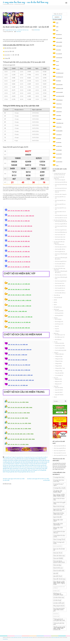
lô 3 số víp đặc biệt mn (60, 292)
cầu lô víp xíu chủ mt (59, 266)
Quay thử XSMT (59, 157)
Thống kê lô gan (59, 103)
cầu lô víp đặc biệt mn (60, 285)
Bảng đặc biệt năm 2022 (21, 462)
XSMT (57, 30)
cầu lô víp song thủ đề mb (61, 223)
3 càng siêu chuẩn (41, 457)
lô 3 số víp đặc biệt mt (60, 263)
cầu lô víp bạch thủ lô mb (61, 188)
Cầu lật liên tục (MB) (59, 88)
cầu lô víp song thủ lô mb (61, 229)
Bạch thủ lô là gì (20, 460)
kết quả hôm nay (59, 34)
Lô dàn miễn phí (58, 603)
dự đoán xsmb (56, 590)
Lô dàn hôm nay (30, 468)
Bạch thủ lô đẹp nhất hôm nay (58, 513)
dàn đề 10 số (13, 467)
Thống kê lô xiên (59, 107)
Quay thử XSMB (59, 150)
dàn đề (8, 467)
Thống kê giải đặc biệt (11, 471)
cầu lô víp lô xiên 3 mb (60, 237)
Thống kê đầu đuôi (59, 354)
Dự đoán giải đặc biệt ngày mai (59, 583)
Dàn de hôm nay (38, 465)
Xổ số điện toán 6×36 (60, 334)
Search (57, 17)
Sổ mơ (57, 165)
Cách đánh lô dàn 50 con (59, 532)
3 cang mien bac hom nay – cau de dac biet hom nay (25, 2)
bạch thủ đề (29, 458)
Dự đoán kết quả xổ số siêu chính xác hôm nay (59, 587)
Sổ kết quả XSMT (59, 315)
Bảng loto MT (58, 383)
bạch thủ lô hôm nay (10, 460)
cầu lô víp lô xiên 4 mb (60, 239)
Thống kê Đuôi (58, 119)
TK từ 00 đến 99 (59, 134)
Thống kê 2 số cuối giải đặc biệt (59, 619)
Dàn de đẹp (31, 465)
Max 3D (57, 61)
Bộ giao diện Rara (55, 637)
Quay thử (56, 386)
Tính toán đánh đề (58, 297)
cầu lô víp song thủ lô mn (60, 261)
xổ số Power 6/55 (59, 57)
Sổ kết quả (56, 309)
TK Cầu (55, 341)
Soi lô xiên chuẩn (56, 616)
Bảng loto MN (58, 381)
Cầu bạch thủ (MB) (59, 84)
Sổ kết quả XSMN (59, 42)
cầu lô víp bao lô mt (59, 244)
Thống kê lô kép (59, 111)
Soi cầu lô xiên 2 (56, 613)
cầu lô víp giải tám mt (60, 251)
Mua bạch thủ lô (9, 470)
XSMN (57, 26)
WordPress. (5, 639)
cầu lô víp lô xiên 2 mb (60, 234)
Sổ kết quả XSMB (59, 38)
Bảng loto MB (58, 379)
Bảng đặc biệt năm (10, 462)
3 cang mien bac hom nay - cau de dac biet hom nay (16, 29)
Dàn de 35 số (7, 465)
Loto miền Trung (59, 146)
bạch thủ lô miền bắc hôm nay (59, 509)
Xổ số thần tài (58, 80)
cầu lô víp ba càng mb (60, 179)
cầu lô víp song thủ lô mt (60, 281)
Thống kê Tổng (58, 126)
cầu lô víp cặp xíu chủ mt (60, 246)
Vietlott (55, 317)
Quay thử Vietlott (59, 161)
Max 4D (57, 65)
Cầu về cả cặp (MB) (59, 92)
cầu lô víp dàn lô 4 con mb (61, 215)
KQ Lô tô (56, 377)
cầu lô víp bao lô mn (59, 283)
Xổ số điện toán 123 (59, 76)
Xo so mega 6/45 (59, 53)
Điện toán (56, 333)
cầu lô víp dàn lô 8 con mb (61, 221)
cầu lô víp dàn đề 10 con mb (60, 455)
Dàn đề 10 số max (21, 467)
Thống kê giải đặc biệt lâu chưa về (26, 471)
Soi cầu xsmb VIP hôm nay (60, 220)
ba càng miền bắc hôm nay (19, 458)
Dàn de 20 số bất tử (59, 549)
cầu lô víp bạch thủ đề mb (61, 182)
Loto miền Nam (58, 142)
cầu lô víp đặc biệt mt (60, 249)
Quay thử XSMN (59, 153)
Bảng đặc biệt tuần (33, 462)
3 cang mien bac (19, 457)
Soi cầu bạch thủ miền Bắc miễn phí (23, 470)
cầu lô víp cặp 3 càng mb (60, 194)
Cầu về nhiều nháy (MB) (60, 96)
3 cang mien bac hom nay (30, 457)
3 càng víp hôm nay (57, 491)
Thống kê (57, 69)
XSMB (57, 22)
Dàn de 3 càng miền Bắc (57, 546)
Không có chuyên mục (20, 468)
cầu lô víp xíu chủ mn (60, 290)
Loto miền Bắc (58, 138)
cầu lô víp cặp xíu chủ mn (61, 274)
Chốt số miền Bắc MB (11, 45)
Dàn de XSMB (58, 558)
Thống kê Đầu (58, 115)
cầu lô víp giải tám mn (60, 288)
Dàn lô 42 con (30, 467)
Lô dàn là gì (38, 468)
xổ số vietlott (58, 49)
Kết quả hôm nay (58, 307)
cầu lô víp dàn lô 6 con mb (61, 217)
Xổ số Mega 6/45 (59, 321)
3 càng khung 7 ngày (9, 457)
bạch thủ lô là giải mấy (30, 460)
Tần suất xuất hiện (59, 130)
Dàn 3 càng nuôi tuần (32, 463)
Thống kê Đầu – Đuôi (59, 123)
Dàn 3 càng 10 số (21, 463)
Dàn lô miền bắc (38, 467)
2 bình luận (18, 31)
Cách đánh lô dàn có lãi (11, 463)
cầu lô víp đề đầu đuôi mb (61, 232)
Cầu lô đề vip (57, 295)
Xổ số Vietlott (58, 319)
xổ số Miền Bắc (24, 62)
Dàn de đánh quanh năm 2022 (19, 465)
